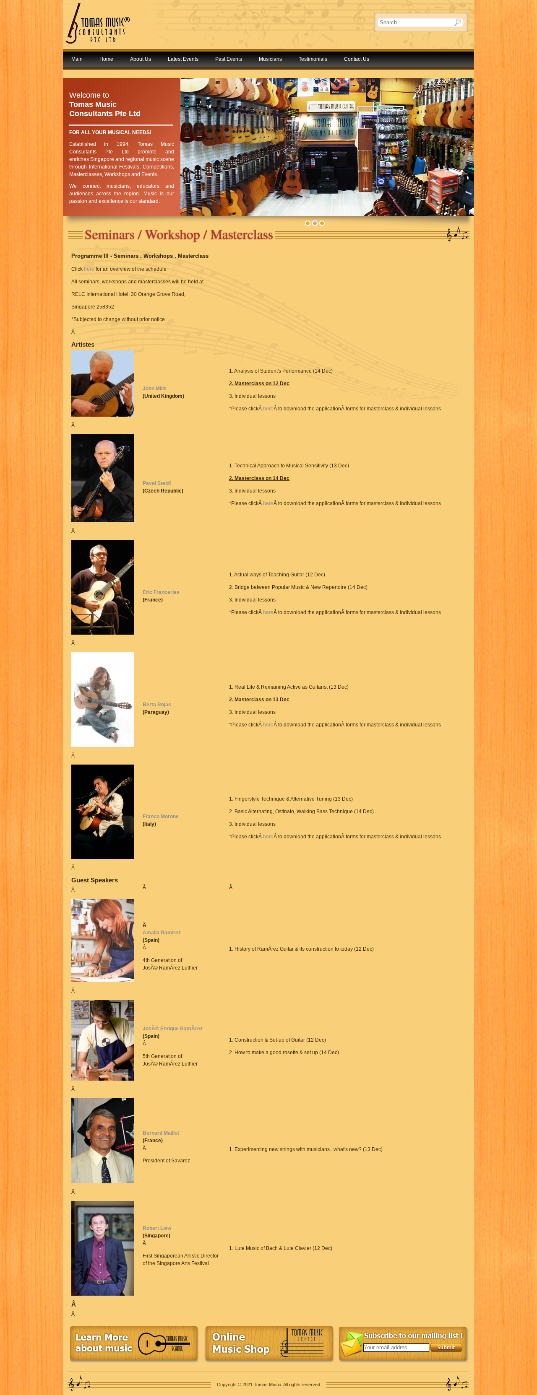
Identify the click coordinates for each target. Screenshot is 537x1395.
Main (77, 59)
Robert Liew (157, 1228)
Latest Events (183, 59)
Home (106, 59)
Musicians (270, 59)
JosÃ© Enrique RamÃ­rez (173, 1029)
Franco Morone (161, 816)
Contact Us (356, 59)
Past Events (228, 59)
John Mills (155, 389)
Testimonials (313, 59)
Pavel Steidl (157, 483)
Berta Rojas (157, 705)
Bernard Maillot (161, 1133)
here (89, 269)
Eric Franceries (161, 592)
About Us (140, 59)
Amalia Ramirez (162, 933)
